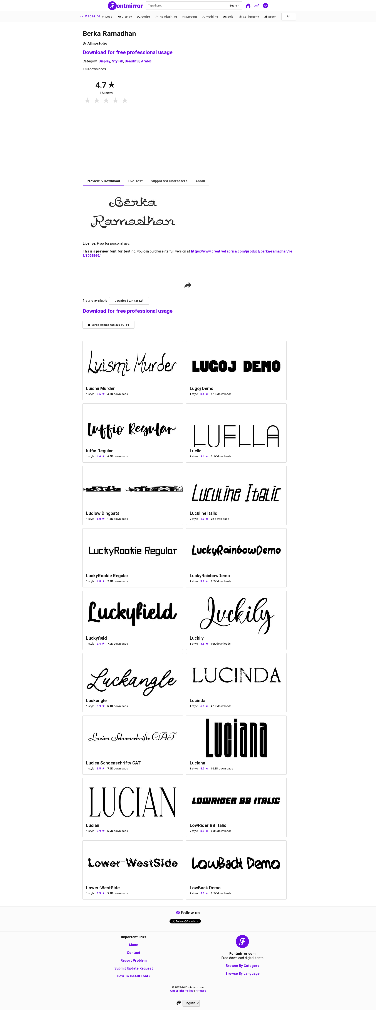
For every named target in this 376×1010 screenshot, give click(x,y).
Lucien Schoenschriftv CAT (113, 763)
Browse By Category (242, 966)
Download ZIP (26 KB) (129, 300)
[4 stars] (115, 100)
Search (234, 5)
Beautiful (132, 61)
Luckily (197, 638)
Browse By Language (242, 974)
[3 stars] (106, 100)
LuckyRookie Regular (107, 575)
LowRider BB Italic (208, 825)
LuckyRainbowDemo (210, 575)
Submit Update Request (133, 968)
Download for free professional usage (128, 52)
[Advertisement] (188, 144)
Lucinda (197, 700)
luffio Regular (99, 450)
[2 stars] (96, 100)
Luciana (197, 763)
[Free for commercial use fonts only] (265, 5)
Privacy (200, 990)
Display (104, 61)
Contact (133, 953)
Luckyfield (96, 638)
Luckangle (96, 700)
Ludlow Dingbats (102, 513)
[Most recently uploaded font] (248, 5)
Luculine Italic (203, 513)
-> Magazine (90, 16)
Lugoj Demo (201, 388)
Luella (195, 450)
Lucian (92, 825)
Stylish (117, 61)
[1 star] (87, 100)
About (134, 945)
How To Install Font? (133, 976)
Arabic (146, 61)
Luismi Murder (100, 388)
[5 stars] (124, 100)
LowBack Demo (205, 887)
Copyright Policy (181, 990)
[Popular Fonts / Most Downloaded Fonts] (256, 5)
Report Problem (134, 960)
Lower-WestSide (103, 887)
